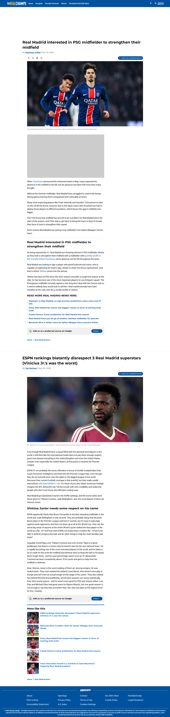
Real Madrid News (42, 340)
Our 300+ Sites (112, 695)
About (64, 3)
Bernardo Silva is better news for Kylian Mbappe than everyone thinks (63, 322)
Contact (83, 695)
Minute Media (15, 710)
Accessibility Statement (38, 704)
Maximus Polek (33, 52)
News (30, 3)
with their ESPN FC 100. (49, 483)
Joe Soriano (31, 368)
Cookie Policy (111, 700)
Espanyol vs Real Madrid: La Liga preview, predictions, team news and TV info (65, 302)
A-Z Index (62, 704)
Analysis (38, 3)
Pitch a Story (32, 700)
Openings (62, 695)
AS (48, 252)
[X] (155, 3)
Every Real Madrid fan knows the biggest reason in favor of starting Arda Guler (65, 309)
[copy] (41, 58)
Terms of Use (86, 700)
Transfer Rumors (52, 3)
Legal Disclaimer (135, 700)
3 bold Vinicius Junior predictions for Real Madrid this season (59, 314)
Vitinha (43, 271)
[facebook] (150, 3)
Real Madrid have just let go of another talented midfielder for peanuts (64, 318)
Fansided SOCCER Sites (79, 3)
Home (29, 340)
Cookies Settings (88, 704)
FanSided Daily (135, 695)
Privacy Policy (64, 700)
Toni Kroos (38, 181)
